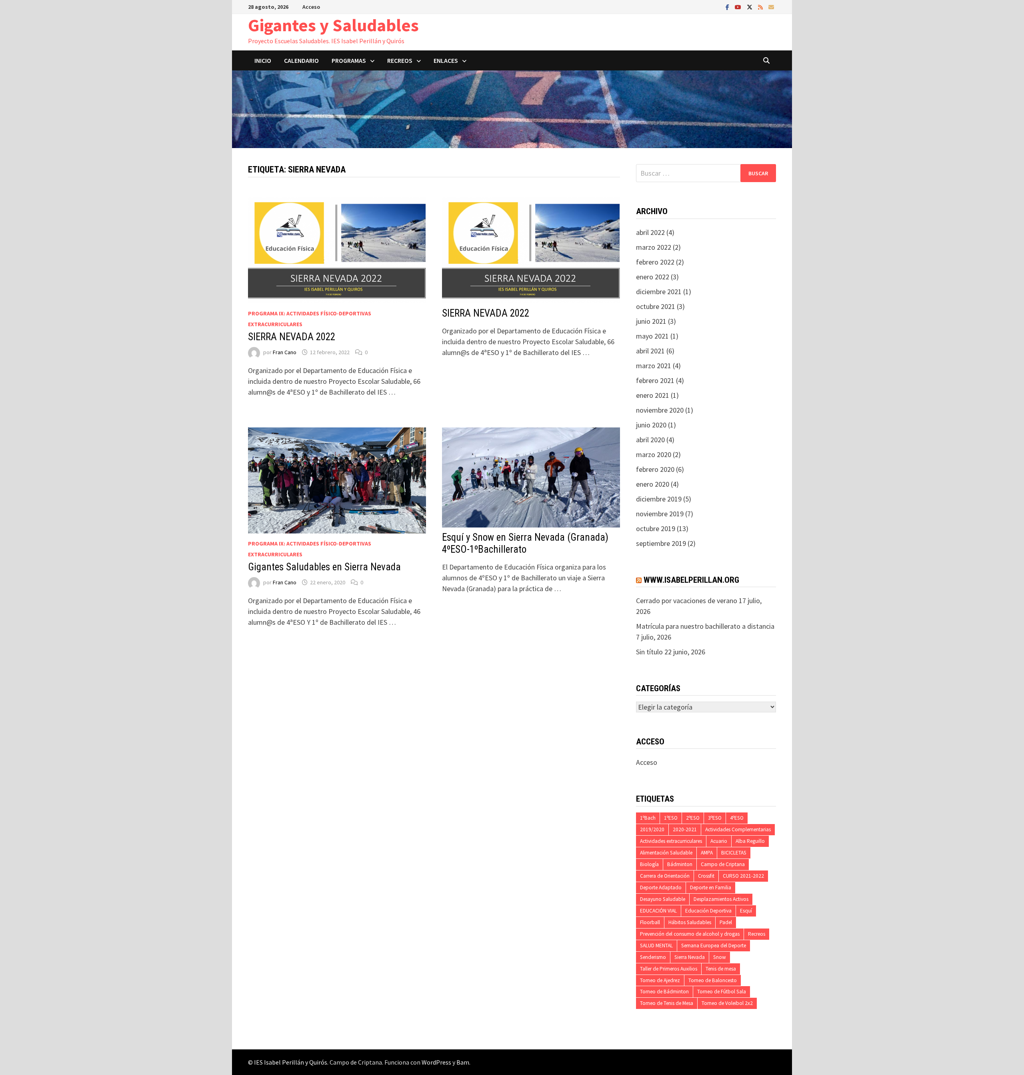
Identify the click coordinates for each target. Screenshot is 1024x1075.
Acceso (311, 6)
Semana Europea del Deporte (713, 945)
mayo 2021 (652, 336)
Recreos (756, 934)
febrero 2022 (655, 262)
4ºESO (737, 817)
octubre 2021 (655, 306)
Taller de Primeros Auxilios (668, 968)
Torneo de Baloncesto (712, 980)
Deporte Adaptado (661, 887)
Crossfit (706, 875)
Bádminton (679, 864)
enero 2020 (652, 484)
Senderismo (653, 957)
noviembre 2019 (660, 513)
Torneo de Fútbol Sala (721, 991)
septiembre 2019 (661, 543)
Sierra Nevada (689, 957)
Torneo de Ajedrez (660, 980)
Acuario (718, 841)
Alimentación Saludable (666, 852)
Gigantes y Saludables (333, 25)
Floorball (650, 922)
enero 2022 (652, 276)
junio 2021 (651, 321)
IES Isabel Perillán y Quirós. (292, 1062)
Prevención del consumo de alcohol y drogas (690, 934)
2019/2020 (652, 829)
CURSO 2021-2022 (743, 875)
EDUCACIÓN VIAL (658, 910)
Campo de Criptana (723, 864)
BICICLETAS (733, 852)
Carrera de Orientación (665, 875)
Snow (719, 957)
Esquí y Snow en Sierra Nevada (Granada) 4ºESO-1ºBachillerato (525, 543)
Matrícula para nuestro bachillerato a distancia (705, 626)
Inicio (262, 60)
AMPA (707, 852)
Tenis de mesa (721, 968)
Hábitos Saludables (689, 922)
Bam (462, 1062)
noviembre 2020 (660, 410)
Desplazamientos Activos (721, 899)
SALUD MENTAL (656, 945)
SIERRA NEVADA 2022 (291, 337)
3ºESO (715, 817)
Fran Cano (284, 352)
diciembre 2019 (659, 498)
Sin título (649, 651)
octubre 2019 (655, 528)
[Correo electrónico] (771, 6)
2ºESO (693, 817)
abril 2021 (650, 350)
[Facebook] (728, 6)
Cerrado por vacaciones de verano (686, 600)
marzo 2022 (653, 247)
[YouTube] (739, 6)
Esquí (746, 910)
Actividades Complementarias (738, 829)
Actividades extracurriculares (671, 841)
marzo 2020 (653, 454)
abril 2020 (650, 439)
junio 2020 (651, 424)
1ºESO (671, 817)
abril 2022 (650, 232)
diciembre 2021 (659, 291)
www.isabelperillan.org (691, 580)
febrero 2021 (655, 380)
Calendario (301, 60)
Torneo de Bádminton (664, 991)
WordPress (436, 1062)
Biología (649, 864)
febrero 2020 (655, 469)
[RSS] (761, 6)
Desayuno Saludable (662, 899)
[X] (750, 6)
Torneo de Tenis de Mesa (666, 1003)
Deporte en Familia (710, 887)
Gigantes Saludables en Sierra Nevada (324, 567)
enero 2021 (652, 395)
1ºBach (648, 817)
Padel (726, 922)
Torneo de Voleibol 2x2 (727, 1003)
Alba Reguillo (750, 841)
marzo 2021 (653, 365)
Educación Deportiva (708, 910)
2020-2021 (685, 829)
